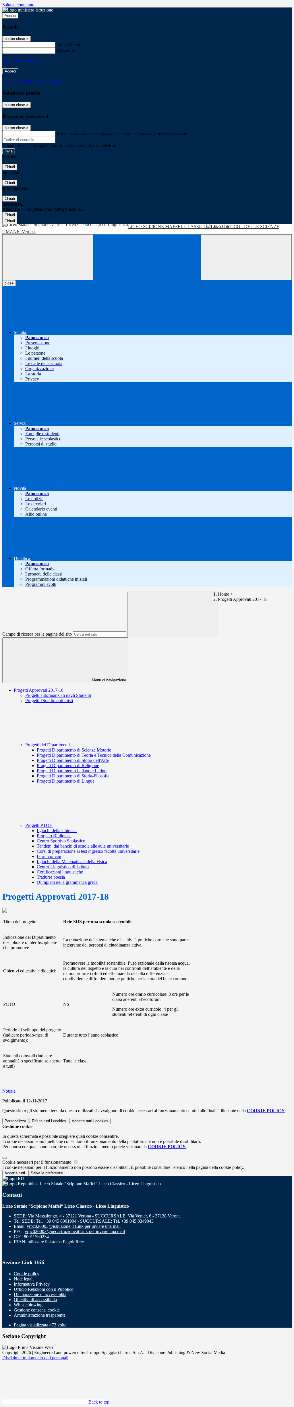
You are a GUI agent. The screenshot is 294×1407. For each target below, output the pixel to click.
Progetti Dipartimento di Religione (68, 765)
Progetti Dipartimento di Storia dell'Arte (73, 760)
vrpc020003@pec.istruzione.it (75, 1231)
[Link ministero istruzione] (27, 9)
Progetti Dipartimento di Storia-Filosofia (73, 775)
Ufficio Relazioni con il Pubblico (44, 1289)
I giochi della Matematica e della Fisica (72, 861)
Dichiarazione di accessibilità (40, 1294)
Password (65, 50)
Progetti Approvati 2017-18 (38, 690)
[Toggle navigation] (47, 257)
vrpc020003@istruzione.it (74, 1226)
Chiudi (10, 167)
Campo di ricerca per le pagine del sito (37, 634)
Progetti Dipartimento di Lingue (65, 781)
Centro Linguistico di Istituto (63, 866)
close (9, 283)
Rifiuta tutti (49, 1121)
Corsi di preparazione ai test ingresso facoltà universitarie (88, 851)
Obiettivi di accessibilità (35, 1299)
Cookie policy (26, 1273)
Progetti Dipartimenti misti (49, 700)
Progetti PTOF (39, 825)
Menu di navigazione (108, 680)
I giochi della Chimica (57, 830)
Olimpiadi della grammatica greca (67, 882)
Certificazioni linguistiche (60, 871)
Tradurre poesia (51, 877)
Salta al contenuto (18, 4)
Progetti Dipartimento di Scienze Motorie (74, 750)
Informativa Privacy (32, 1284)
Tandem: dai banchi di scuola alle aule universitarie (83, 846)
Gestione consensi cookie (37, 1309)
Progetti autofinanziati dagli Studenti (58, 695)
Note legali (24, 1278)
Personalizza (15, 1121)
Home (223, 594)
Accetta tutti (90, 1121)
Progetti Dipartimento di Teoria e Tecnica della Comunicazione (94, 755)
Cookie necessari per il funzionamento (37, 1162)
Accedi (10, 16)
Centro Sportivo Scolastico (61, 840)
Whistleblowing (28, 1304)
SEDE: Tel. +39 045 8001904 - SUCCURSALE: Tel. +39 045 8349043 (88, 1221)
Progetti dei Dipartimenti (48, 744)
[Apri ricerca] (246, 257)
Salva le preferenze (47, 1173)
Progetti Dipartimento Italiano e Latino (72, 770)
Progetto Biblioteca (54, 835)
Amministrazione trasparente (39, 1315)
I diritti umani (49, 856)
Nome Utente (69, 44)
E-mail (63, 133)
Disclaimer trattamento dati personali (35, 1357)
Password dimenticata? (23, 60)
